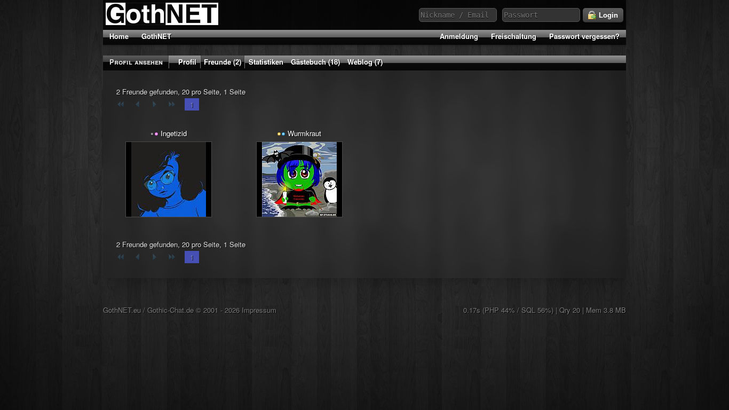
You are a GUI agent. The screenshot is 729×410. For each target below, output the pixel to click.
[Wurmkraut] (299, 179)
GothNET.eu (122, 310)
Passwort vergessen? (584, 36)
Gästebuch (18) (315, 62)
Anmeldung (459, 36)
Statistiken (266, 62)
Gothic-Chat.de (170, 310)
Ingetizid (174, 133)
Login (607, 15)
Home (119, 36)
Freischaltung (513, 36)
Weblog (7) (365, 62)
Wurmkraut (304, 133)
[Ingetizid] (168, 179)
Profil (187, 62)
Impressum (259, 310)
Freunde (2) (222, 62)
